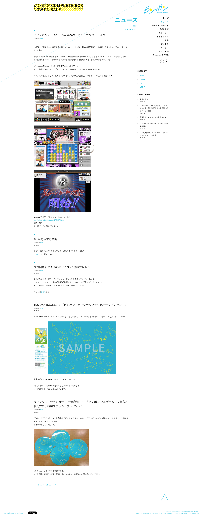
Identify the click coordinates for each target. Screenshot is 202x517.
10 (47, 484)
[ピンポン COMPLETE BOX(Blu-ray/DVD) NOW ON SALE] (58, 10)
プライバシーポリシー (193, 513)
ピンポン (156, 9)
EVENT (142, 83)
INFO (142, 75)
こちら (36, 254)
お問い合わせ (178, 513)
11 (50, 484)
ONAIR (142, 79)
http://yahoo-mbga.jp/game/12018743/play (49, 220)
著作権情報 (184, 513)
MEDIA (142, 87)
